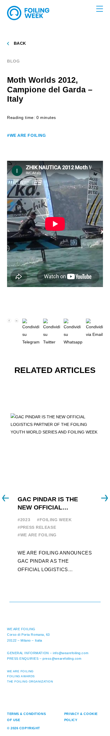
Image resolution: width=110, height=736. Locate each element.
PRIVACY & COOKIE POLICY (81, 717)
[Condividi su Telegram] (31, 332)
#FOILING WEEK (54, 519)
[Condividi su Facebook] (9, 332)
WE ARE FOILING (21, 629)
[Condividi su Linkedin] (17, 332)
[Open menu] (99, 9)
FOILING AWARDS (21, 676)
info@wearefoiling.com (70, 653)
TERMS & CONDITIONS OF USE (26, 717)
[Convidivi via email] (94, 332)
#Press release (37, 527)
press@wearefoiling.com (62, 658)
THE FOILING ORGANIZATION (30, 681)
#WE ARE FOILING (26, 135)
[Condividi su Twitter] (51, 332)
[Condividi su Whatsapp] (73, 332)
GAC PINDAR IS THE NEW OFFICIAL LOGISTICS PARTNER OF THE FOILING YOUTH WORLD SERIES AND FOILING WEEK (55, 504)
